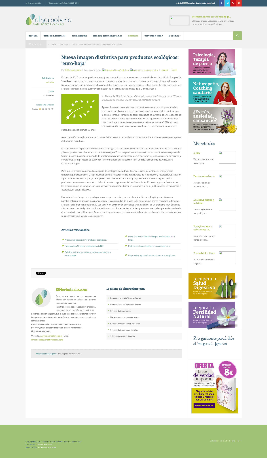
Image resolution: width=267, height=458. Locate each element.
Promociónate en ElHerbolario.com (125, 305)
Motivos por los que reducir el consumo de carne (149, 246)
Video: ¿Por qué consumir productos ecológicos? (86, 240)
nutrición (133, 35)
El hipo (196, 152)
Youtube (239, 3)
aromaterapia (79, 35)
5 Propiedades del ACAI (120, 311)
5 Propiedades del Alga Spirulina (124, 330)
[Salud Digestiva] (212, 286)
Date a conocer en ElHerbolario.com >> (226, 441)
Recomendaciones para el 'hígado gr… (211, 16)
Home (53, 44)
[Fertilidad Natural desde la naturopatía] (212, 315)
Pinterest (233, 3)
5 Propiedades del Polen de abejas (125, 324)
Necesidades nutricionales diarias (125, 317)
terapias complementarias (107, 35)
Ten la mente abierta (204, 176)
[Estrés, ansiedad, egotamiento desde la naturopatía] (212, 120)
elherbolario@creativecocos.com (47, 339)
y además (174, 35)
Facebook (221, 3)
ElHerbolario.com (73, 70)
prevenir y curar (153, 35)
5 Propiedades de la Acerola (122, 336)
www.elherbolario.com (51, 336)
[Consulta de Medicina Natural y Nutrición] (212, 62)
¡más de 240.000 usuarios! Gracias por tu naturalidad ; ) (196, 3)
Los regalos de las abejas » (69, 354)
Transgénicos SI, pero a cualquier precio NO (84, 246)
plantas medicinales (55, 35)
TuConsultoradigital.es (46, 447)
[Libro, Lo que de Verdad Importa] (215, 386)
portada (33, 35)
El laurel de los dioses (204, 253)
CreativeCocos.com (44, 444)
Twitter (227, 3)
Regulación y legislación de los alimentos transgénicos (151, 255)
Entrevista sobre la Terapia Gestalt (125, 298)
